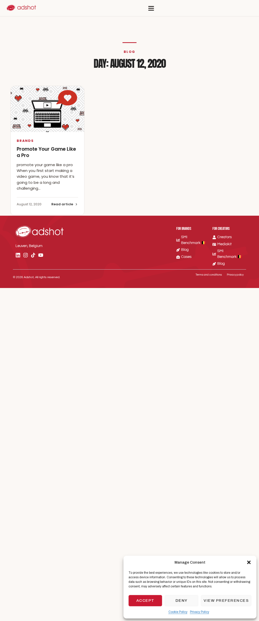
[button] (248, 562)
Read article (62, 204)
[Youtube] (40, 255)
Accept (145, 600)
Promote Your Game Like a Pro (46, 152)
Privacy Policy (199, 612)
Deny (182, 600)
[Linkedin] (17, 255)
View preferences (226, 600)
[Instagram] (25, 255)
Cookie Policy (177, 612)
